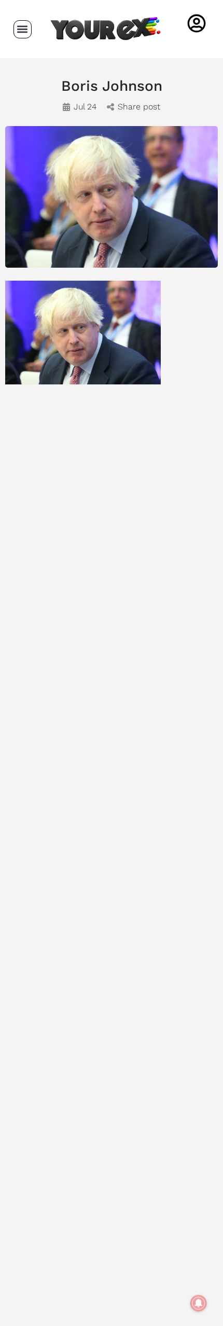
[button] (22, 29)
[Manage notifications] (198, 1303)
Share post (139, 107)
